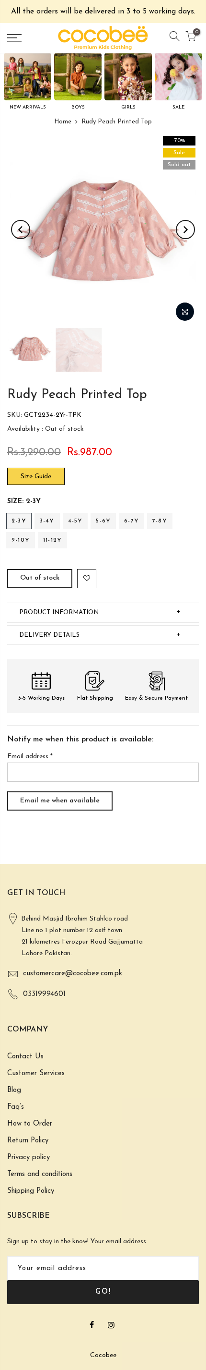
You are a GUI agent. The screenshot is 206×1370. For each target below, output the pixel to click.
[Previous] (20, 229)
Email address (30, 756)
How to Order (29, 1124)
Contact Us (25, 1056)
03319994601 (44, 994)
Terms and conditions (39, 1174)
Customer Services (36, 1073)
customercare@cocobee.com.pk (72, 973)
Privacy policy (28, 1157)
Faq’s (15, 1107)
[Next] (185, 229)
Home (62, 122)
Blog (14, 1090)
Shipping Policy (30, 1191)
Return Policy (27, 1140)
